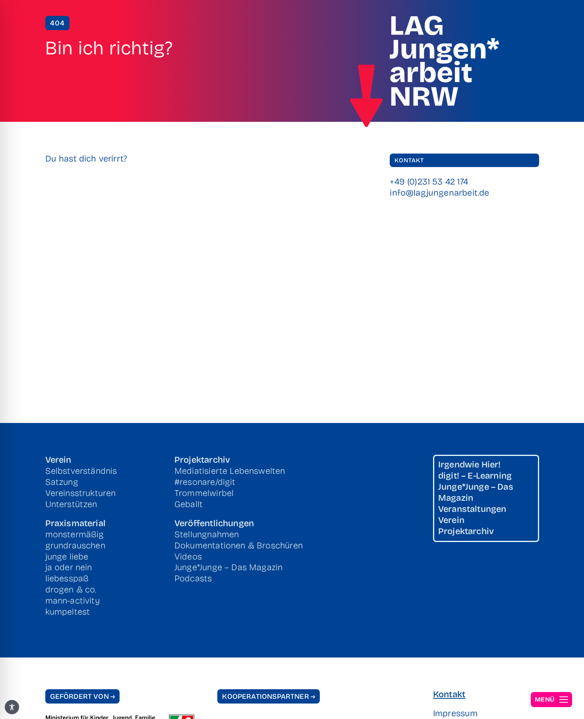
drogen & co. (71, 589)
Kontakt (449, 694)
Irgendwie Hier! (469, 464)
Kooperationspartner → (268, 696)
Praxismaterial (75, 523)
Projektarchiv (202, 460)
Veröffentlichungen (214, 523)
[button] (551, 700)
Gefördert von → (82, 696)
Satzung (61, 482)
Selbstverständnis (81, 471)
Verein (58, 460)
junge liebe (67, 557)
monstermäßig (74, 534)
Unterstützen (71, 504)
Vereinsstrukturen (80, 493)
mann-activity (72, 601)
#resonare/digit (205, 482)
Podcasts (193, 578)
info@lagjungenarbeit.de (439, 193)
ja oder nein (68, 567)
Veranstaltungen (472, 509)
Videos (188, 557)
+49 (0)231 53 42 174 (429, 182)
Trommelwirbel (204, 493)
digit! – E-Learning (475, 476)
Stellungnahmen (206, 534)
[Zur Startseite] (366, 96)
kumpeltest (67, 612)
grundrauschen (75, 545)
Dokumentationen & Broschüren (238, 545)
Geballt (188, 504)
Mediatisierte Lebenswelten (229, 471)
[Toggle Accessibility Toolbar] (12, 707)
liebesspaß (67, 578)
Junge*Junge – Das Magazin (228, 567)
